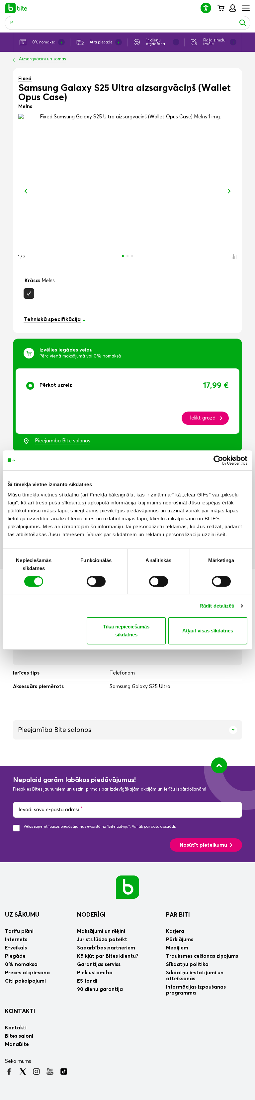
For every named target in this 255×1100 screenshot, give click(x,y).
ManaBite (232, 8)
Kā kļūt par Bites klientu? (107, 956)
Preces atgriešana (27, 972)
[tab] (127, 401)
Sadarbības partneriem (106, 947)
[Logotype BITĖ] (16, 8)
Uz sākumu (22, 915)
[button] (208, 7)
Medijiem (177, 947)
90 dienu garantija (100, 989)
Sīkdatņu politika (187, 964)
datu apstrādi (163, 826)
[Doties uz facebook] (9, 1071)
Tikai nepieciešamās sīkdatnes (126, 630)
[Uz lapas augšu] (219, 765)
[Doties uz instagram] (36, 1071)
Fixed (25, 78)
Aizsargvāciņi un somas (42, 59)
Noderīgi (91, 915)
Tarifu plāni (19, 931)
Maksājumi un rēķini (101, 931)
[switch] (96, 581)
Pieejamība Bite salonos (62, 440)
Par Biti (178, 915)
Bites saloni (19, 1036)
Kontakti (20, 1011)
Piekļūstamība (95, 972)
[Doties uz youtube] (50, 1071)
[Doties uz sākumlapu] (127, 886)
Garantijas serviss (99, 964)
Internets (16, 939)
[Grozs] (220, 8)
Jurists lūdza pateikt (102, 939)
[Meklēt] (242, 23)
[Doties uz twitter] (23, 1071)
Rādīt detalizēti (217, 606)
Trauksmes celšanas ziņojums (202, 956)
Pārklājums (179, 939)
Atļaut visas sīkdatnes (207, 630)
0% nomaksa (21, 964)
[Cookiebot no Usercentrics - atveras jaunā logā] (218, 460)
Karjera (175, 931)
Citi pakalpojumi (25, 981)
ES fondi (87, 981)
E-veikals (16, 947)
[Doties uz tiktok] (63, 1071)
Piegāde (15, 956)
